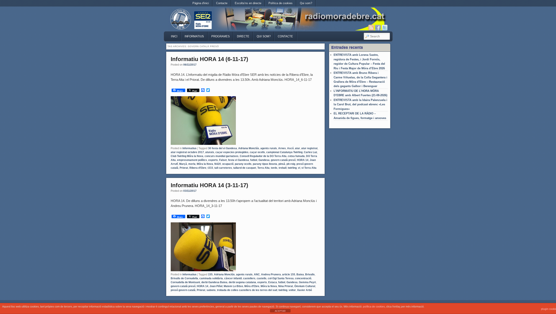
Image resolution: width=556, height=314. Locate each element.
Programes (220, 36)
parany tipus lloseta (265, 163)
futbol (253, 160)
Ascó (290, 148)
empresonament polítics (192, 160)
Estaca (272, 282)
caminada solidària (211, 278)
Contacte (221, 3)
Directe (243, 36)
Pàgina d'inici (200, 3)
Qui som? (306, 3)
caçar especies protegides (231, 152)
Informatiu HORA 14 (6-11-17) (209, 59)
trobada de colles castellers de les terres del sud (247, 290)
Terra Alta (263, 167)
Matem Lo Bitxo (233, 286)
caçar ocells (257, 152)
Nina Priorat (285, 286)
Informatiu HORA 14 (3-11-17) (209, 185)
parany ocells (243, 163)
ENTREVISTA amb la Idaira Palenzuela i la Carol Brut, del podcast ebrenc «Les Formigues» (360, 104)
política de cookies (374, 306)
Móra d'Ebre (251, 286)
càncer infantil (233, 278)
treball (282, 167)
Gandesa (264, 160)
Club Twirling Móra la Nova (187, 156)
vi (299, 167)
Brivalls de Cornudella (184, 278)
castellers (249, 278)
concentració (303, 278)
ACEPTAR (280, 311)
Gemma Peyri (307, 282)
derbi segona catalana (242, 282)
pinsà (281, 163)
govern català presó (283, 160)
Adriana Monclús (248, 148)
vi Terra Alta (308, 167)
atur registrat (309, 148)
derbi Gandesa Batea (214, 282)
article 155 (288, 274)
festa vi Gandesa (238, 160)
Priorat (184, 167)
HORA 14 (302, 160)
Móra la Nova (205, 163)
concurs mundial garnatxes (221, 156)
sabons (211, 290)
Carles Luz (310, 152)
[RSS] (371, 27)
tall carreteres (223, 167)
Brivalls (310, 274)
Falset (223, 160)
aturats (209, 152)
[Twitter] (384, 27)
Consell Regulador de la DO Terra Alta (263, 156)
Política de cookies (280, 3)
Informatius (194, 36)
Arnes (282, 148)
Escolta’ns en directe (248, 3)
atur (297, 148)
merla (191, 163)
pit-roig (290, 163)
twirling (292, 167)
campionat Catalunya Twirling (284, 152)
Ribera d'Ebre (197, 167)
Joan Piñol (216, 286)
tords (274, 167)
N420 (217, 163)
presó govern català (183, 290)
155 (210, 274)
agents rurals (268, 148)
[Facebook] (378, 27)
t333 (210, 167)
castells (261, 278)
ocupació (227, 163)
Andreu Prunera (271, 274)
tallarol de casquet (244, 167)
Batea (300, 274)
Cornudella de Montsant (185, 282)
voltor (292, 290)
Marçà (183, 163)
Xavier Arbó (304, 290)
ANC (257, 274)
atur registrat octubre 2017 (187, 152)
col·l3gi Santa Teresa (281, 278)
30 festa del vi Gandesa (222, 148)
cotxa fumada (296, 156)
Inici (174, 36)
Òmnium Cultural (304, 286)
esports (213, 160)
